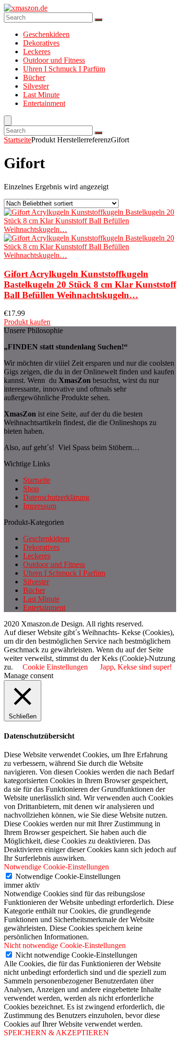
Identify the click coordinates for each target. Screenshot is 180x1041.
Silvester (36, 86)
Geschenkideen (46, 34)
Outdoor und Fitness (54, 60)
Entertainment (44, 103)
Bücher (34, 77)
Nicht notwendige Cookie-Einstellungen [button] (65, 945)
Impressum (39, 506)
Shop (31, 489)
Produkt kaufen (27, 322)
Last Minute (41, 95)
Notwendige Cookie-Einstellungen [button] (56, 867)
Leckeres (36, 51)
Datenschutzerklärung (56, 497)
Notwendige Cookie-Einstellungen (67, 876)
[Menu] (8, 121)
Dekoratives (41, 43)
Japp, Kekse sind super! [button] (136, 667)
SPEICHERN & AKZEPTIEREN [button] (56, 1033)
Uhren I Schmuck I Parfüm (64, 69)
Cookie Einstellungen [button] (55, 667)
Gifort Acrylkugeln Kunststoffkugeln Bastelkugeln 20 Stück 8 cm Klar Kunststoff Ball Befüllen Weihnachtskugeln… (90, 284)
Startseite (17, 140)
